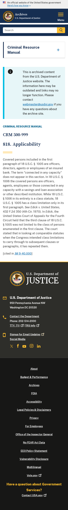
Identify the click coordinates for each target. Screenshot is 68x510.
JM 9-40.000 (23, 253)
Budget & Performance (34, 377)
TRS (30, 325)
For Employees (34, 426)
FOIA (34, 393)
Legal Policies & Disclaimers (34, 409)
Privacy (34, 418)
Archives (34, 385)
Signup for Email (25, 334)
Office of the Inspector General (34, 434)
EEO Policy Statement (34, 450)
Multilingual (34, 467)
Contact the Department (24, 316)
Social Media (17, 339)
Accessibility (34, 401)
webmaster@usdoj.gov (38, 104)
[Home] (22, 20)
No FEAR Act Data (34, 442)
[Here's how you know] (34, 4)
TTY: (15, 325)
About (34, 368)
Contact (32, 495)
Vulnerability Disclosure (34, 459)
